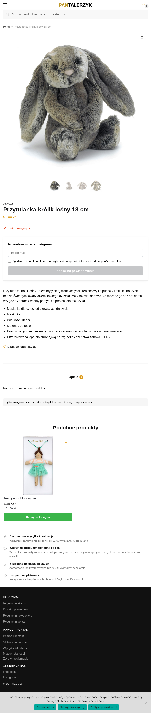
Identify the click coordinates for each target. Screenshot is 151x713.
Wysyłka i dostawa (15, 648)
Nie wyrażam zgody (72, 707)
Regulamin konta (14, 621)
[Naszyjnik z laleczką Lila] (38, 465)
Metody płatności (14, 653)
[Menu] (9, 5)
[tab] (76, 374)
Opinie (73, 377)
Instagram (9, 677)
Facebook (9, 671)
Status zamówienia (15, 642)
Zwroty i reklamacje (15, 658)
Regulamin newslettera (17, 615)
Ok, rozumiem (45, 707)
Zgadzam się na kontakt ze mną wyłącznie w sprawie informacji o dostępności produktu (66, 261)
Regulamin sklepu (14, 603)
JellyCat (8, 203)
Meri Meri (10, 503)
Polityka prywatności (16, 609)
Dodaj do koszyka (38, 517)
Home (7, 26)
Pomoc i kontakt (13, 636)
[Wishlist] (66, 442)
